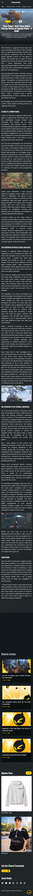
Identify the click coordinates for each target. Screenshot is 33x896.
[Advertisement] (16, 630)
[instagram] (21, 883)
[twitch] (13, 883)
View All (29, 772)
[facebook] (17, 883)
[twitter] (2, 883)
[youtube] (6, 883)
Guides (8, 21)
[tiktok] (24, 883)
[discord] (10, 883)
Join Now (4, 870)
